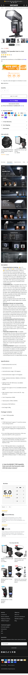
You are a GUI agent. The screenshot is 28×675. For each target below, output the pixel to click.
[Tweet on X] (4, 48)
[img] (5, 55)
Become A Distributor (20, 616)
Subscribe (14, 648)
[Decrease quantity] (2, 90)
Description (9, 162)
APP (2, 631)
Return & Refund (5, 616)
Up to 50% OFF (15, 1)
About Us (17, 614)
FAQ (2, 633)
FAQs (24, 162)
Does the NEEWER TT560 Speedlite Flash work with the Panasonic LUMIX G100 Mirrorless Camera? (13, 466)
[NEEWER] (14, 5)
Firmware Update (5, 627)
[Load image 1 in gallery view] (14, 24)
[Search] (4, 5)
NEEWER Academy (19, 618)
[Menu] (1, 5)
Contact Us (4, 614)
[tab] (12, 45)
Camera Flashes (8, 7)
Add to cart (14, 96)
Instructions (4, 629)
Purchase (3, 162)
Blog (16, 620)
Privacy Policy (3, 665)
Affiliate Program (5, 620)
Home (2, 7)
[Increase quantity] (7, 90)
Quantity (3, 88)
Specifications (17, 162)
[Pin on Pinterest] (7, 48)
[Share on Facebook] (6, 48)
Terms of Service (11, 665)
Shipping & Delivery (5, 618)
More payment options (14, 103)
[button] (20, 487)
